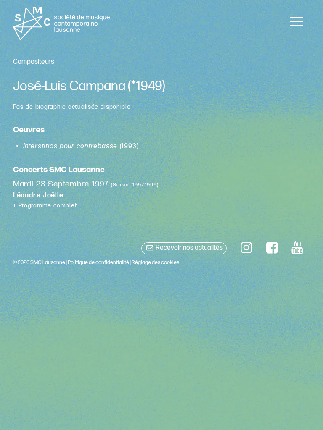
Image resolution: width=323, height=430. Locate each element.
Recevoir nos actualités (188, 248)
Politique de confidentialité (98, 262)
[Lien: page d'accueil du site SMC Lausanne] (61, 23)
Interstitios (40, 146)
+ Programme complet (45, 205)
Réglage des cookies (155, 262)
